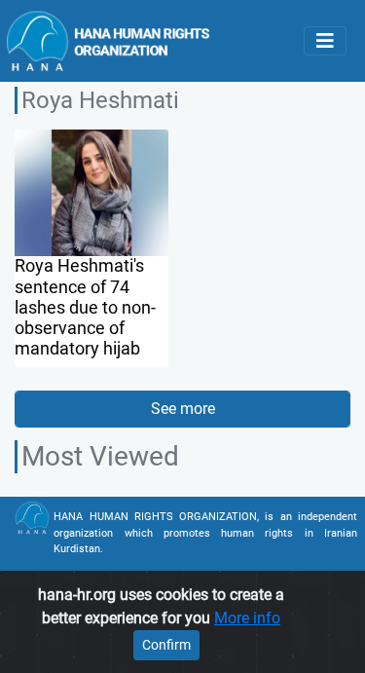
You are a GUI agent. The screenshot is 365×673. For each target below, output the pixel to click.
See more (183, 408)
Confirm (166, 645)
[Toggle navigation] (325, 41)
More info (247, 618)
